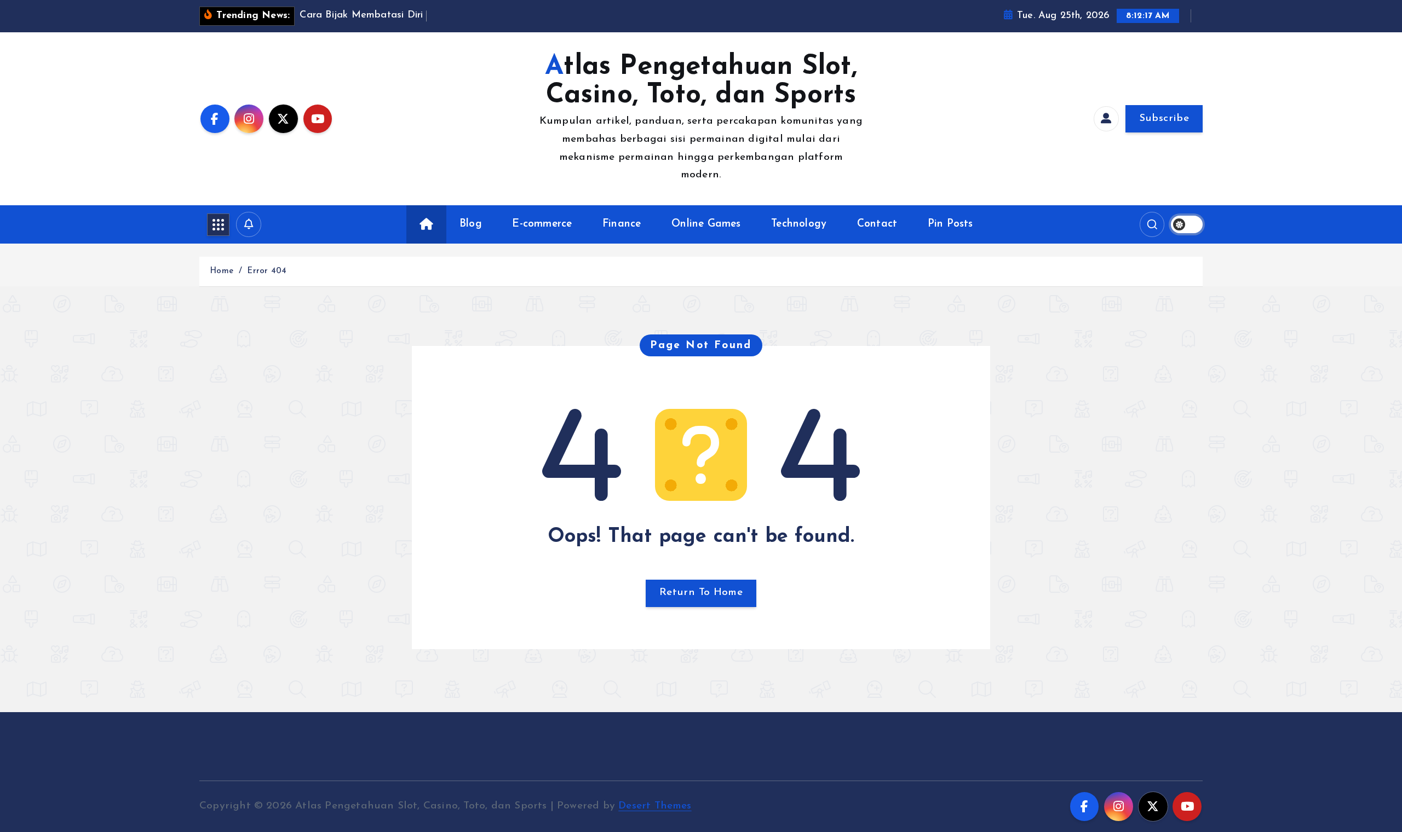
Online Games (705, 224)
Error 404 (266, 271)
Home (221, 271)
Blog (470, 224)
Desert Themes (655, 806)
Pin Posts (950, 224)
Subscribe (1164, 118)
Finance (621, 224)
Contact (877, 224)
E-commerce (542, 224)
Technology (798, 224)
